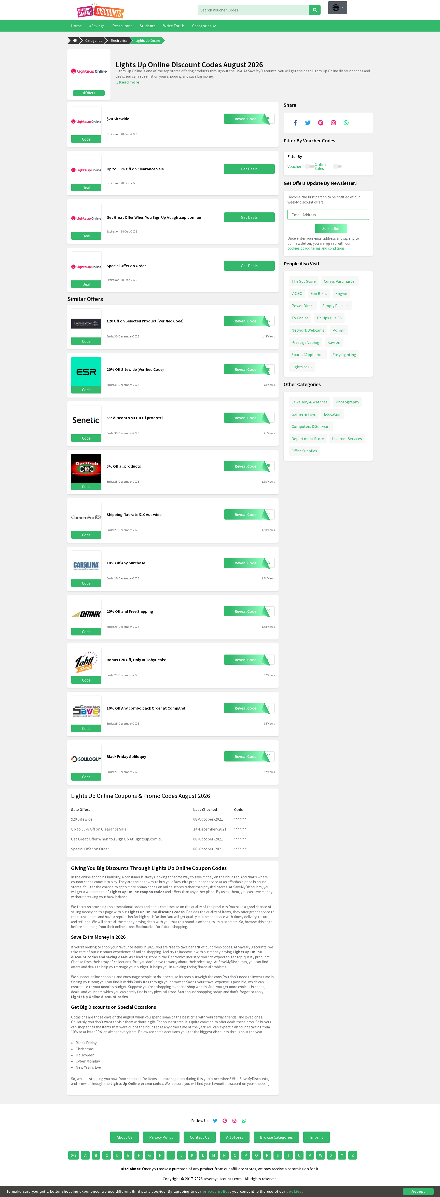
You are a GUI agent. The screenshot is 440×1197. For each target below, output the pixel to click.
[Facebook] (295, 123)
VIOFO (297, 293)
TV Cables (300, 317)
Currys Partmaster (340, 280)
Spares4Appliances (308, 354)
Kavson (333, 342)
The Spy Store (304, 280)
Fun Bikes (319, 293)
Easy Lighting (344, 354)
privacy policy (216, 1191)
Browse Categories (276, 1137)
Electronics (119, 40)
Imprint (316, 1137)
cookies (294, 1191)
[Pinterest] (320, 123)
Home (76, 25)
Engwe (341, 293)
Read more (129, 82)
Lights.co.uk (302, 366)
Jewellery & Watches (309, 401)
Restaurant (122, 25)
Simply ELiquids (335, 305)
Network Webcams (308, 329)
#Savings (97, 25)
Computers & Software (311, 426)
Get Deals (249, 168)
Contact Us (199, 1137)
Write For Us (174, 25)
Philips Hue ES (329, 317)
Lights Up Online (148, 40)
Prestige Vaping (305, 342)
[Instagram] (333, 123)
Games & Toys (304, 413)
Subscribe (330, 228)
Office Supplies (304, 450)
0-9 (73, 1155)
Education (332, 413)
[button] (337, 7)
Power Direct (303, 305)
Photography (347, 401)
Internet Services (347, 438)
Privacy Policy (161, 1137)
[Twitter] (308, 123)
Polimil (339, 329)
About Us (124, 1137)
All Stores (234, 1137)
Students (148, 25)
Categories (201, 25)
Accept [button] (418, 1191)
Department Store (308, 438)
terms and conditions (328, 248)
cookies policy (298, 248)
